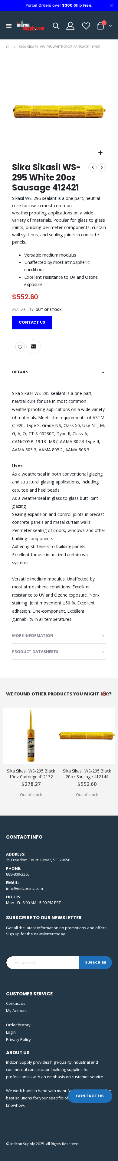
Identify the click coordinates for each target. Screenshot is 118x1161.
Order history (18, 1025)
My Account (16, 1010)
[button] (100, 153)
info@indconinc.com (24, 888)
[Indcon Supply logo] (30, 25)
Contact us (15, 1003)
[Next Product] (101, 167)
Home (8, 46)
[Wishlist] (85, 26)
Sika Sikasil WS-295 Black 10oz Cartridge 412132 (31, 773)
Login (11, 1032)
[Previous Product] (92, 167)
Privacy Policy (18, 1039)
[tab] (59, 372)
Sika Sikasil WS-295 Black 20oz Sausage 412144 (87, 773)
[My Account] (70, 26)
